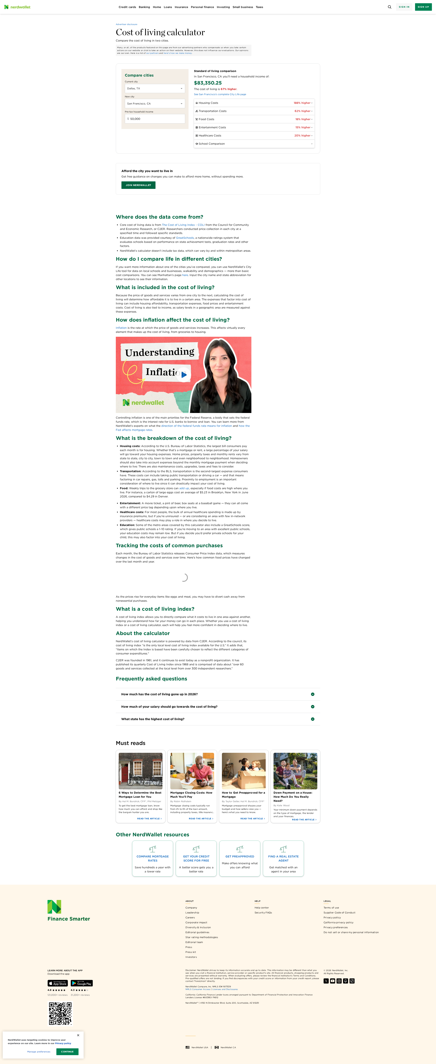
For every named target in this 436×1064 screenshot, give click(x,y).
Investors (191, 957)
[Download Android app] (82, 983)
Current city (131, 81)
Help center (262, 907)
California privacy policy (339, 922)
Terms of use (331, 907)
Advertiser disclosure (126, 24)
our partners (152, 53)
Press (188, 947)
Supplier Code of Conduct (339, 912)
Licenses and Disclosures (225, 989)
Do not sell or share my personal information (351, 932)
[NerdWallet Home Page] (17, 7)
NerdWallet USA (200, 1047)
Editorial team (194, 942)
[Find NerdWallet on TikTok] (352, 981)
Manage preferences (38, 1051)
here (185, 275)
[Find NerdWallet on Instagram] (339, 981)
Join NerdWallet (138, 185)
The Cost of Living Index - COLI (183, 224)
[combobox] (152, 88)
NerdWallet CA (228, 1047)
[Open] (181, 88)
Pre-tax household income (139, 111)
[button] (183, 375)
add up (184, 488)
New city (129, 96)
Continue (67, 1051)
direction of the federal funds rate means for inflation (196, 425)
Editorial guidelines (197, 932)
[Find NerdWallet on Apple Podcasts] (345, 981)
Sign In (404, 7)
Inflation (121, 327)
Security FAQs (263, 912)
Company (191, 907)
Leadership (192, 912)
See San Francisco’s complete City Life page (220, 94)
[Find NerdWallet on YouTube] (332, 981)
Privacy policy (332, 917)
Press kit (190, 952)
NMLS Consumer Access (197, 989)
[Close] (78, 1035)
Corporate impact (196, 922)
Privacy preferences (336, 927)
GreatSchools (185, 237)
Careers (190, 917)
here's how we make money (178, 53)
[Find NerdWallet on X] (326, 981)
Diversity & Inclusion (198, 927)
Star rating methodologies (201, 937)
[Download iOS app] (58, 983)
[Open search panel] (389, 7)
